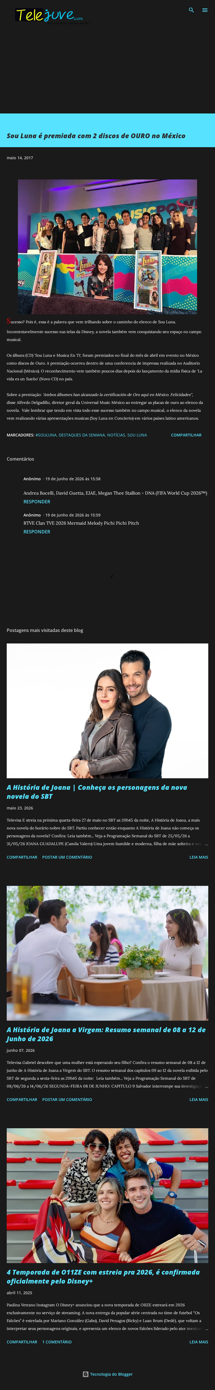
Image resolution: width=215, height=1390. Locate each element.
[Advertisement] (107, 74)
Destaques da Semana (82, 435)
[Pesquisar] (191, 10)
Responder (37, 502)
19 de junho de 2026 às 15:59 (73, 515)
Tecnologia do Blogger (111, 1374)
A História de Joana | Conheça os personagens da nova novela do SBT (97, 791)
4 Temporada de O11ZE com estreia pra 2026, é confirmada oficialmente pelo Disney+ (103, 1276)
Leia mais (199, 857)
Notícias (116, 435)
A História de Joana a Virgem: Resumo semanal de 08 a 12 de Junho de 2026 (106, 1034)
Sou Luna (137, 435)
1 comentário (57, 1341)
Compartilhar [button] (186, 435)
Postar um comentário (67, 857)
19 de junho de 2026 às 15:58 (73, 478)
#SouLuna (46, 435)
